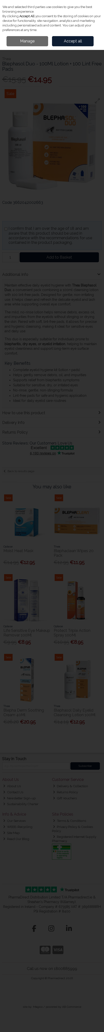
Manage (27, 41)
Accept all (73, 41)
